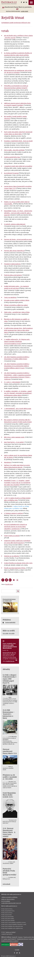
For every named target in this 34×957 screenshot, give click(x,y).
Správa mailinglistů (10, 622)
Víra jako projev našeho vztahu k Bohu (16, 300)
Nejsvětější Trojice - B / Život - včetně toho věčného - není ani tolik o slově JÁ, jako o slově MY (18, 213)
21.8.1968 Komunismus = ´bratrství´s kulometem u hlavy (8, 714)
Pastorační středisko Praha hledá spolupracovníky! (9, 872)
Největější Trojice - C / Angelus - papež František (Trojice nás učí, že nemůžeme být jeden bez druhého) (17, 483)
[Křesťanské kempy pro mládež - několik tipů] (10, 607)
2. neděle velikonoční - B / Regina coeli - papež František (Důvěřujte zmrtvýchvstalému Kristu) (17, 341)
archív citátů (24, 11)
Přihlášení (7, 620)
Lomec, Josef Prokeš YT (10, 939)
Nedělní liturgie (10, 661)
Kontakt (17, 949)
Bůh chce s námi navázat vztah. (14, 437)
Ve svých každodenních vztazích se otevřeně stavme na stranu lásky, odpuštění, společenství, (15, 526)
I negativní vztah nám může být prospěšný (18, 166)
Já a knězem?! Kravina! (11, 173)
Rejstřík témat (9, 584)
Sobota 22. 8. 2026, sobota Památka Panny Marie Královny (10, 646)
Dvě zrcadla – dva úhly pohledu (14, 150)
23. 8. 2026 (5, 633)
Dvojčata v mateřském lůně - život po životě (18, 141)
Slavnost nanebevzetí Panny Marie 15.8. (10, 751)
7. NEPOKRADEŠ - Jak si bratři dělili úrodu (17, 408)
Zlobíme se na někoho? (11, 556)
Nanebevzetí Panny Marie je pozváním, (18, 7)
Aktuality (6, 669)
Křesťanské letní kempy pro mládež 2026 (9, 599)
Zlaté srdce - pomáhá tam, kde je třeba (16, 312)
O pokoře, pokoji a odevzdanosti (14, 224)
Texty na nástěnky (10, 297)
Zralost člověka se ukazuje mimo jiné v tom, (18, 563)
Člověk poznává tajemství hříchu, (15, 568)
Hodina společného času (12, 157)
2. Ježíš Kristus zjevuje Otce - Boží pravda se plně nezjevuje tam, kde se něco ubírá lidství (18, 330)
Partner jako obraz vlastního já (14, 250)
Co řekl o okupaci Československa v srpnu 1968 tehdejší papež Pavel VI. (9, 679)
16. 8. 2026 (11, 633)
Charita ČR (14, 937)
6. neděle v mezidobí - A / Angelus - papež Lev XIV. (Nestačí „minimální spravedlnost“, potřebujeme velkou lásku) (18, 393)
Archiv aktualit (6, 884)
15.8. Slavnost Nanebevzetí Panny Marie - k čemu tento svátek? (9, 832)
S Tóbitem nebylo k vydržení (13, 513)
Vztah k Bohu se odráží (11, 536)
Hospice (20, 937)
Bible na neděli (9, 631)
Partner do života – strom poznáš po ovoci (18, 239)
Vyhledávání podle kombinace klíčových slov (15, 22)
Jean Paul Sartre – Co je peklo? (14, 442)
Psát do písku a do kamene (13, 275)
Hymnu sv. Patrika (10, 932)
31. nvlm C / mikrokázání (12, 382)
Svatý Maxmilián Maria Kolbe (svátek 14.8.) (9, 795)
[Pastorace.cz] (9, 2)
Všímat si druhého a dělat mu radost (16, 305)
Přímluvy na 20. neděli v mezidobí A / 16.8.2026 (10, 777)
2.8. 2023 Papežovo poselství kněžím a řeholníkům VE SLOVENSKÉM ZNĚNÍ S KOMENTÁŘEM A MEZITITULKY (16, 366)
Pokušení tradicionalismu (12, 264)
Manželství (7, 462)
